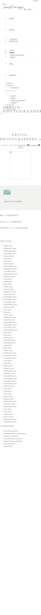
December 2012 (10, 406)
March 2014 (9, 368)
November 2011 (10, 421)
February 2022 (10, 248)
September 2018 (10, 273)
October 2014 (10, 358)
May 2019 (7, 261)
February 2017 (10, 317)
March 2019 (9, 263)
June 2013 (8, 391)
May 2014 (7, 363)
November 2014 (10, 355)
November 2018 (10, 268)
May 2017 (7, 312)
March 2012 (9, 416)
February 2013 (10, 401)
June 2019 (8, 258)
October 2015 (10, 342)
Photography (9, 443)
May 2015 (7, 347)
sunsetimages (22, 145)
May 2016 (7, 335)
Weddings (8, 446)
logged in (12, 228)
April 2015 (8, 350)
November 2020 (10, 253)
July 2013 (8, 388)
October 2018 (10, 271)
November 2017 (10, 299)
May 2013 (7, 393)
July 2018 (8, 279)
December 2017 (10, 296)
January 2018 (9, 294)
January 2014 (9, 373)
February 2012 (10, 419)
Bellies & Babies (11, 431)
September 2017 (10, 304)
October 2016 (10, 327)
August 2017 (9, 307)
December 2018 (10, 266)
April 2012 (8, 414)
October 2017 (10, 302)
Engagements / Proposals (15, 433)
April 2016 (8, 337)
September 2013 (10, 383)
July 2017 (8, 309)
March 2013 (9, 398)
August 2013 (9, 386)
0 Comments (33, 145)
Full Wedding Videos (13, 438)
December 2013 (10, 375)
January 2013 (9, 404)
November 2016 (10, 324)
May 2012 (7, 411)
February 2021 (10, 251)
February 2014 (10, 370)
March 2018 (9, 289)
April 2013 (8, 396)
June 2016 (8, 332)
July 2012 (8, 409)
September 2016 (10, 330)
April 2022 (8, 245)
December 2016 (10, 322)
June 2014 (8, 360)
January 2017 (9, 319)
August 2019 (9, 256)
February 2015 (10, 353)
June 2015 (8, 345)
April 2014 (8, 365)
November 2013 (10, 378)
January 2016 (9, 340)
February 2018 (10, 291)
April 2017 (8, 314)
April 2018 (8, 286)
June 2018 (8, 281)
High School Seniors (13, 441)
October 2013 (10, 381)
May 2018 (7, 284)
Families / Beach (11, 436)
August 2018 (9, 276)
